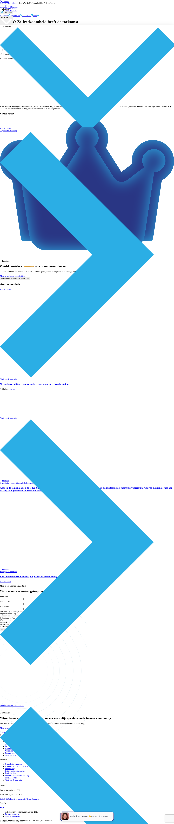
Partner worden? (11, 8)
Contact (6, 2)
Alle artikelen (5, 128)
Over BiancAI (11, 10)
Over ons (8, 6)
